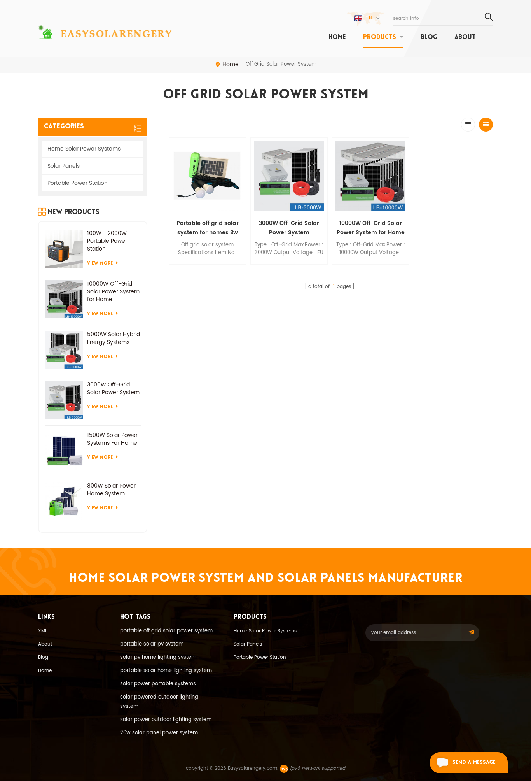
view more (207, 269)
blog (429, 37)
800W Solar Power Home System (111, 490)
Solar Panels (63, 165)
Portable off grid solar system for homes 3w (207, 228)
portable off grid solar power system (166, 631)
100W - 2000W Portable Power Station (107, 241)
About (465, 37)
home (337, 37)
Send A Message (474, 762)
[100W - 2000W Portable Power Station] (64, 249)
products (379, 37)
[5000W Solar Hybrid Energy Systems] (64, 350)
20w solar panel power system (159, 733)
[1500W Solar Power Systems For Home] (64, 451)
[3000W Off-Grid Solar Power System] (289, 176)
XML (42, 631)
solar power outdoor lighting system (165, 720)
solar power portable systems (158, 684)
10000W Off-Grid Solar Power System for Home (371, 228)
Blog (43, 657)
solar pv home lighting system (158, 657)
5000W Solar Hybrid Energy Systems (113, 338)
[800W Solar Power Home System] (64, 501)
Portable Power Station (77, 183)
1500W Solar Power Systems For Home (112, 439)
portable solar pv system (151, 644)
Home (45, 670)
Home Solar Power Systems (84, 148)
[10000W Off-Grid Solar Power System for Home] (370, 176)
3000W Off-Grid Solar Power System (289, 228)
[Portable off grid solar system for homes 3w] (208, 176)
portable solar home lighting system (166, 671)
